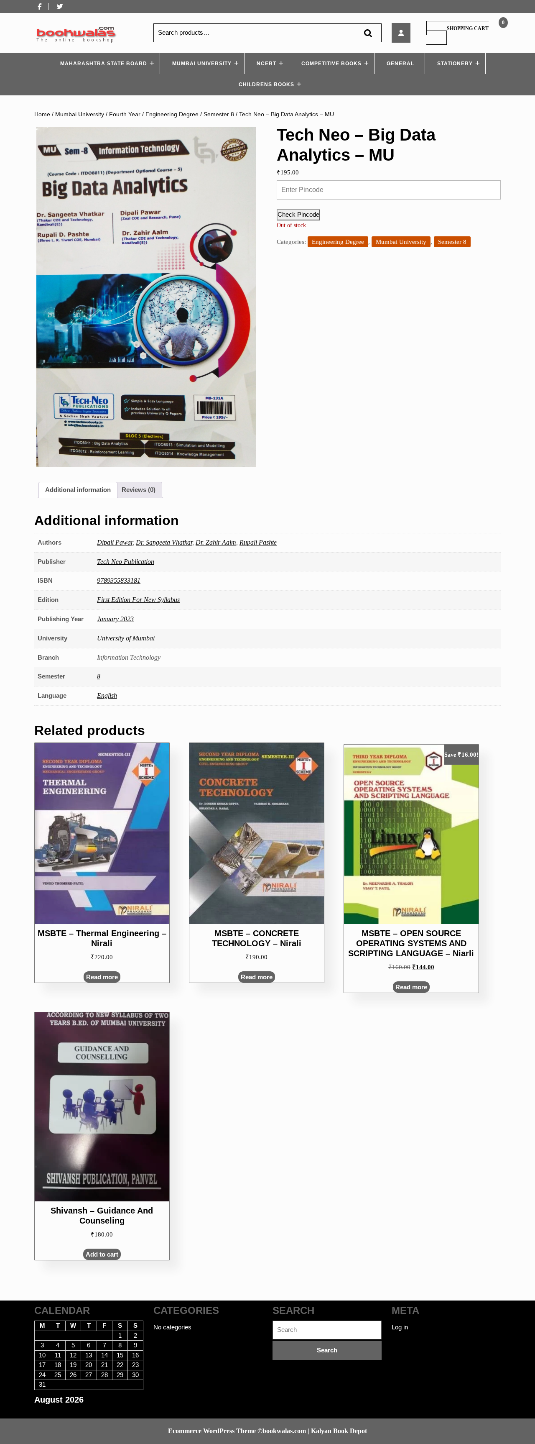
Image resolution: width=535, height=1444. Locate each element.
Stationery (455, 64)
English (107, 695)
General (400, 64)
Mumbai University (202, 64)
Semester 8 (219, 114)
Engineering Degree (172, 114)
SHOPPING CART (468, 28)
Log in (400, 1327)
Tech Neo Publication (125, 561)
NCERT (266, 64)
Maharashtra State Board (103, 64)
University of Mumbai (126, 638)
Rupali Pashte (258, 542)
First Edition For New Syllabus (138, 599)
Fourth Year (124, 114)
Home (42, 114)
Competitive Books (331, 64)
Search (368, 33)
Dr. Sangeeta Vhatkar (164, 542)
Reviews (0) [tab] (138, 489)
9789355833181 (118, 580)
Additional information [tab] (78, 489)
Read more (102, 977)
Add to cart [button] (102, 1254)
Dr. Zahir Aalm (216, 542)
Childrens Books (266, 84)
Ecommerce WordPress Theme (212, 1430)
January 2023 (115, 618)
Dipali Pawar (114, 542)
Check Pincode (298, 214)
